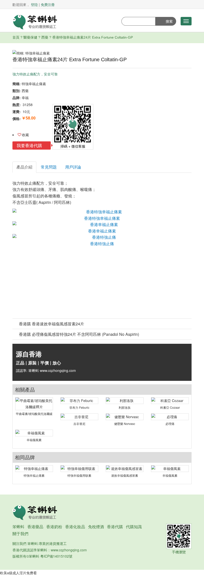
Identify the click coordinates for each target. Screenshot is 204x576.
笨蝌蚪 (18, 526)
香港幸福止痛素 (102, 231)
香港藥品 (35, 526)
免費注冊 (48, 4)
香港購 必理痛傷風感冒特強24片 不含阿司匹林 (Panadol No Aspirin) (79, 334)
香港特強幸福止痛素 (102, 218)
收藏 (25, 134)
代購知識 (134, 526)
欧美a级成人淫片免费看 (18, 572)
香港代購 (115, 526)
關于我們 (20, 533)
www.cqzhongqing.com (69, 549)
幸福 (25, 97)
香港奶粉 (54, 526)
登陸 (34, 4)
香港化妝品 (75, 526)
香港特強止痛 (102, 243)
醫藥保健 (30, 37)
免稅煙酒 (96, 526)
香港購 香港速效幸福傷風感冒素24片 (51, 324)
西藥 (44, 37)
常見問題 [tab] (49, 167)
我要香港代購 (30, 145)
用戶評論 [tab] (73, 167)
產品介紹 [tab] (24, 167)
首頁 (15, 37)
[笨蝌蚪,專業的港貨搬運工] (34, 21)
